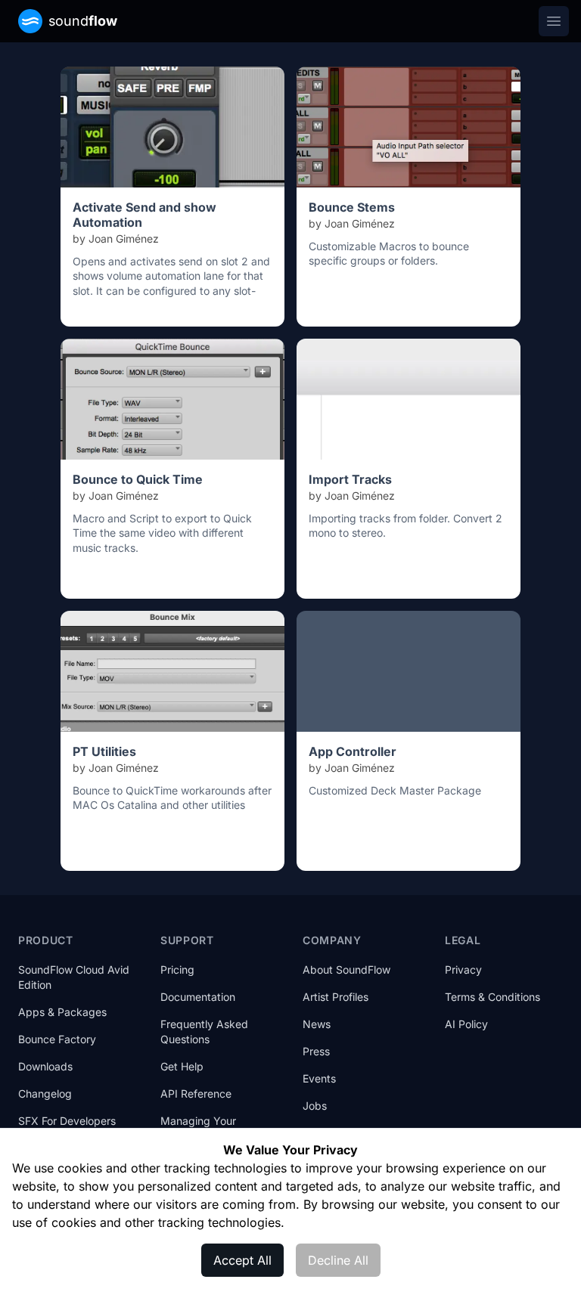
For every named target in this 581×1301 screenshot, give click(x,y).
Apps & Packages (62, 1011)
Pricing (177, 969)
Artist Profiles (335, 996)
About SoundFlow (346, 969)
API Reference (195, 1093)
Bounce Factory (57, 1039)
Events (319, 1078)
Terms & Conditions (492, 996)
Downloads (45, 1066)
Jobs (315, 1105)
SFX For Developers (67, 1120)
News (317, 1024)
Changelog (45, 1093)
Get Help (182, 1066)
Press (316, 1051)
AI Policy (466, 1024)
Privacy (463, 969)
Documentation (197, 996)
